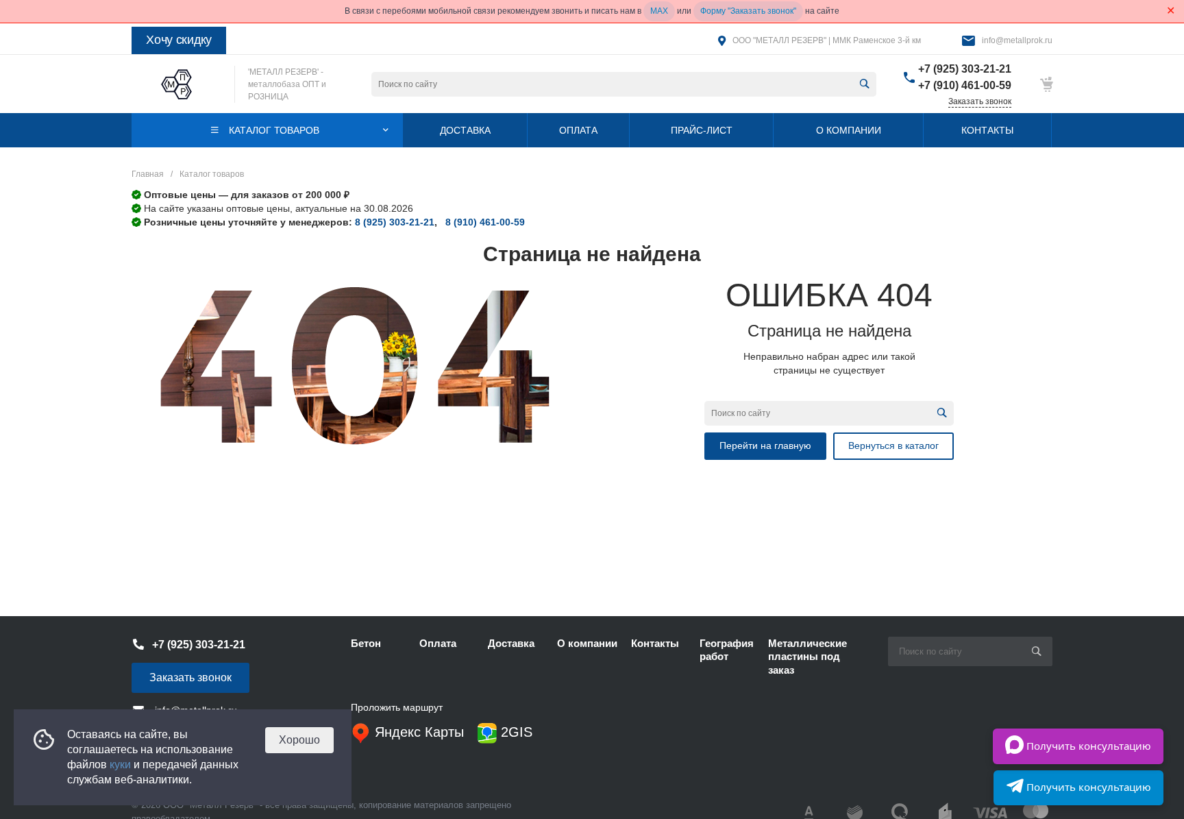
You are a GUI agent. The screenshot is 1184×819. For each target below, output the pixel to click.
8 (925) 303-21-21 (394, 222)
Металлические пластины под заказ (807, 656)
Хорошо (299, 740)
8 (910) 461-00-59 (485, 222)
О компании (587, 643)
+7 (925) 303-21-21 (964, 69)
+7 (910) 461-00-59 (964, 85)
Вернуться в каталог (893, 445)
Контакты (655, 643)
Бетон (366, 643)
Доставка (511, 643)
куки (120, 764)
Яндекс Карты (417, 731)
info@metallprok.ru (1017, 40)
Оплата (437, 643)
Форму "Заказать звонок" (748, 11)
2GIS (514, 731)
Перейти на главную (765, 445)
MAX (659, 11)
